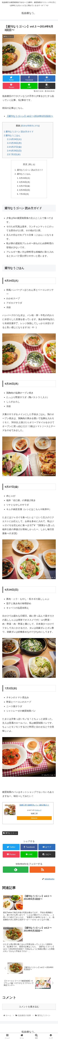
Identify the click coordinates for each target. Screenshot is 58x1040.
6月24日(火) (14, 139)
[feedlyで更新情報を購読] (15, 869)
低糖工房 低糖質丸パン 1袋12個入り (34, 805)
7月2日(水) (13, 154)
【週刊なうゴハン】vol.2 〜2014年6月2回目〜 (29, 116)
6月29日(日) (14, 150)
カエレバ (38, 810)
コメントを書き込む (29, 1006)
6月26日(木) (14, 143)
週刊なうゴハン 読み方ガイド (19, 131)
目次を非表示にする (30, 126)
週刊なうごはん (12, 135)
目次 (25, 164)
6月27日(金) (14, 147)
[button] (52, 545)
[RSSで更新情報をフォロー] (42, 869)
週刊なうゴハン (11, 833)
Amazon (34, 818)
